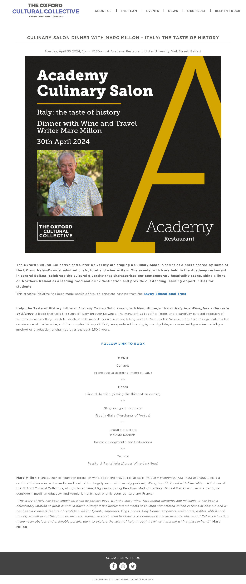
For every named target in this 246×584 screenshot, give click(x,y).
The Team (129, 11)
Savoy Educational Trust (165, 294)
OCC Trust (196, 11)
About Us (103, 11)
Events (152, 11)
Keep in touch (227, 11)
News (173, 11)
